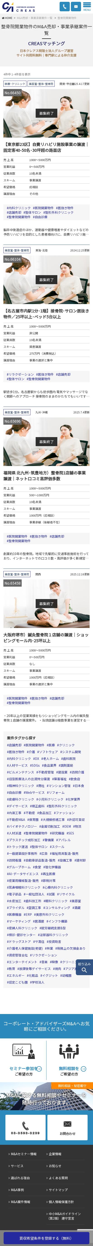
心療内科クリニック (58, 887)
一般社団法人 (35, 894)
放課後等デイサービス (35, 968)
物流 (78, 826)
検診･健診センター (22, 934)
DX (37, 758)
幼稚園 (67, 975)
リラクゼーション (21, 374)
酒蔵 (77, 907)
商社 (41, 785)
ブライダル (16, 907)
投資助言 (55, 941)
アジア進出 (73, 968)
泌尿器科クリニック (54, 934)
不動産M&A (17, 819)
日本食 (79, 785)
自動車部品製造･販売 (41, 860)
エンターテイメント (23, 962)
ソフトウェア (48, 751)
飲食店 (75, 779)
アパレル (64, 840)
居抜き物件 (66, 208)
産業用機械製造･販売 (24, 880)
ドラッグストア (20, 941)
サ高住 (39, 941)
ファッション (65, 812)
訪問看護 (15, 860)
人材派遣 (15, 833)
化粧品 (33, 975)
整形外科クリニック (59, 212)
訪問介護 (78, 772)
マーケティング (20, 921)
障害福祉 (60, 779)
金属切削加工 (50, 826)
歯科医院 (69, 758)
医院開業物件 (44, 208)
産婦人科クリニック (23, 928)
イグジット (50, 975)
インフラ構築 (57, 921)
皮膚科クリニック (21, 799)
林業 (50, 948)
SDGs (36, 765)
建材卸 (81, 860)
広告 (44, 853)
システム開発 (71, 751)
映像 (55, 962)
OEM (67, 826)
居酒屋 (39, 921)
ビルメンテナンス (21, 772)
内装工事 (15, 812)
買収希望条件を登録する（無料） (46, 1238)
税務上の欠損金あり (71, 948)
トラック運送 (18, 846)
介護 (32, 751)
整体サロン (33, 212)
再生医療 (49, 873)
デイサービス (18, 806)
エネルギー (17, 975)
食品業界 (50, 765)
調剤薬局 (66, 765)
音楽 (44, 962)
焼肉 (58, 968)
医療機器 (15, 914)
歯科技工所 (33, 901)
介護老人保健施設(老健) (26, 948)
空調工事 (34, 907)
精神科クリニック (21, 785)
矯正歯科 (38, 806)
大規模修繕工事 (54, 819)
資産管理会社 (18, 955)
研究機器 (58, 833)
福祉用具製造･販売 (65, 853)
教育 (12, 968)
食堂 (38, 867)
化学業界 (73, 799)
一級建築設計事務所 (23, 853)
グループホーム (20, 867)
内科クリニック (20, 208)
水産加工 (15, 901)
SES (71, 833)
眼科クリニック (56, 901)
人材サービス (18, 765)
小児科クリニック (50, 799)
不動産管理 (46, 772)
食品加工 (45, 812)
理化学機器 (53, 867)
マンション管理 (60, 785)
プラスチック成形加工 (24, 840)
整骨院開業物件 (20, 217)
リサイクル (67, 894)
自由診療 (41, 217)
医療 (52, 745)
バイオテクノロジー (23, 826)
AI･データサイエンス (24, 873)
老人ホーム (51, 758)
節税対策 (49, 880)
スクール (58, 846)
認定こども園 (18, 982)
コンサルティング (57, 907)
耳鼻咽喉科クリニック (24, 887)
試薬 (52, 894)
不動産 (30, 812)
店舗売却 (15, 212)
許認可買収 (77, 819)
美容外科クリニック (50, 914)
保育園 (34, 819)
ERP (29, 914)
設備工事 (66, 860)
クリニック (67, 745)
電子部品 (15, 894)
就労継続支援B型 (53, 928)
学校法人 (38, 982)
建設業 (62, 772)
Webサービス (35, 792)
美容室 (76, 901)
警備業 (49, 840)
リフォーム (57, 792)
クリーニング (71, 962)
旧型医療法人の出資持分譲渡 (29, 779)
